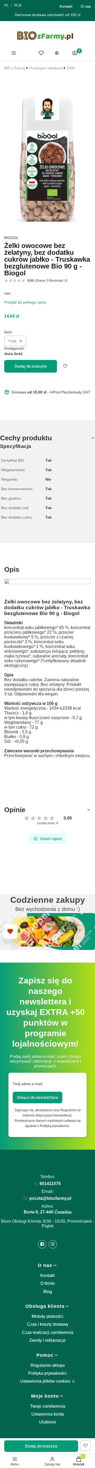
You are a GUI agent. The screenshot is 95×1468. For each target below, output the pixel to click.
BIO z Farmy (14, 68)
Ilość (8, 332)
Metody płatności (47, 1316)
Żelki (71, 68)
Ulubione (47, 1422)
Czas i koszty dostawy (47, 1324)
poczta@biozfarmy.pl (50, 1198)
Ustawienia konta (47, 1414)
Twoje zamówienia (47, 1406)
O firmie (47, 1283)
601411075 (50, 1183)
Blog (47, 1291)
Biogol (11, 238)
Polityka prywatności (47, 1373)
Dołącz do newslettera (37, 1097)
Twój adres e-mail (27, 1084)
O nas (86, 6)
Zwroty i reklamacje (47, 1340)
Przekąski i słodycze (46, 68)
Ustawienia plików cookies (45, 1381)
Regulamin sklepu (48, 1365)
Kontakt (66, 6)
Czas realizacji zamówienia (47, 1332)
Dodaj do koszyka (31, 366)
